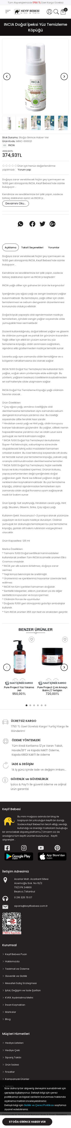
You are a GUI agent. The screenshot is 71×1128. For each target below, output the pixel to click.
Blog (8, 1019)
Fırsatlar (10, 1072)
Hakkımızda (12, 961)
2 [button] (30, 705)
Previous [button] (6, 76)
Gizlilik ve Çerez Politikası (39, 1105)
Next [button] (64, 76)
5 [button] (41, 705)
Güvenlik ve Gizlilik (16, 976)
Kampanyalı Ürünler (17, 1079)
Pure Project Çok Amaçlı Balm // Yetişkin (52, 689)
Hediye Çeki (12, 1050)
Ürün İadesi (12, 1064)
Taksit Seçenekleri (32, 247)
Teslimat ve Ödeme (17, 969)
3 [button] (34, 705)
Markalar (10, 1012)
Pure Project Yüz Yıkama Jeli (19, 689)
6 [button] (45, 705)
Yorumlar (53, 247)
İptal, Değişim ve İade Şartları (23, 990)
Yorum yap (24, 169)
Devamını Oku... (15, 203)
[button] (49, 11)
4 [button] (37, 705)
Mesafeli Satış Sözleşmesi (21, 983)
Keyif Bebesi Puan (16, 954)
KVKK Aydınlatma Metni (19, 997)
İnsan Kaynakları (15, 1005)
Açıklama (10, 247)
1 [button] (26, 705)
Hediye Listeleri (14, 1043)
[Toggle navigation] (8, 11)
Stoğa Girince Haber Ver (27, 1122)
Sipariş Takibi (13, 1057)
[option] (35, 77)
